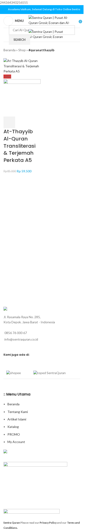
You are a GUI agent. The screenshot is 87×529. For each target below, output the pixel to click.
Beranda (9, 50)
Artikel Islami (16, 419)
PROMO (13, 434)
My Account (16, 442)
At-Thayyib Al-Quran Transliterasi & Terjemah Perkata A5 (19, 146)
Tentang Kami (17, 412)
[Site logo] (51, 20)
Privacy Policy (48, 522)
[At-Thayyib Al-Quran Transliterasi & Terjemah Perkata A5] (22, 66)
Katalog (13, 427)
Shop (22, 50)
